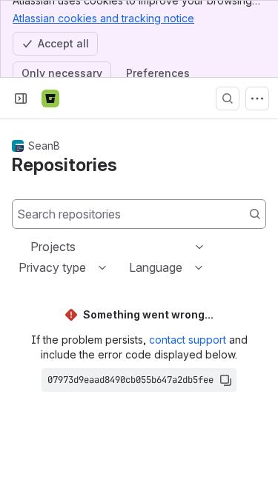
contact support (187, 339)
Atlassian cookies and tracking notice (103, 18)
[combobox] (31, 247)
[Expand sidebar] (21, 98)
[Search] (227, 98)
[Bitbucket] (50, 98)
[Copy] (225, 380)
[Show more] (257, 98)
